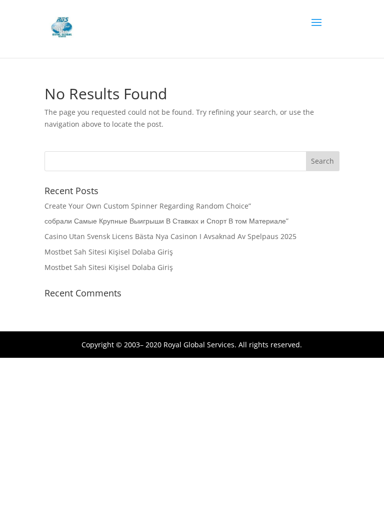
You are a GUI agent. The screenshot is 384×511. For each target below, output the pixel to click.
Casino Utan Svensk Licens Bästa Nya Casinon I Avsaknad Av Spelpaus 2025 (170, 236)
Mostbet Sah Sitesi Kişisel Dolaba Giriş (108, 251)
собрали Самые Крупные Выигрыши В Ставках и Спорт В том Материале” (166, 221)
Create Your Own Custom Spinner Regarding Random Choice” (147, 206)
